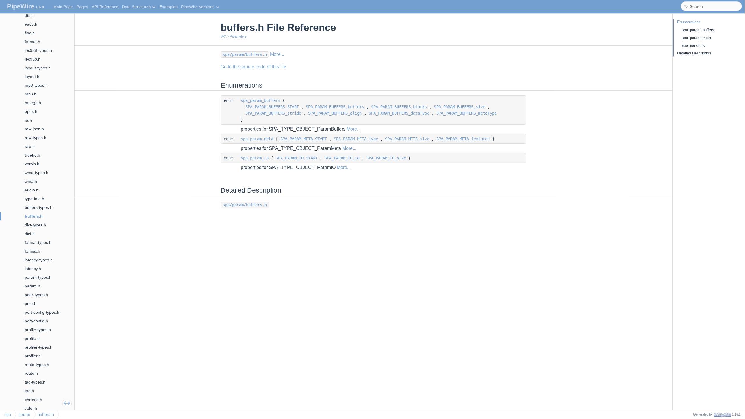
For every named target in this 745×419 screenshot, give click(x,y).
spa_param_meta (257, 138)
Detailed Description (694, 53)
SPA (223, 36)
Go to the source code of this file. (254, 66)
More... (277, 54)
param (24, 414)
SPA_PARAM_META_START (303, 138)
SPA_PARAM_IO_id (341, 158)
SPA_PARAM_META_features (463, 138)
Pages (82, 6)
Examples (168, 6)
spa (7, 414)
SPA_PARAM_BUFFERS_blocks (399, 106)
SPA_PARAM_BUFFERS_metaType (466, 113)
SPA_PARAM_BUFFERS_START (272, 106)
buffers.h (46, 414)
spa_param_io (255, 158)
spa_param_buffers (260, 100)
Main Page (63, 6)
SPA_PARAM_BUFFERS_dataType (399, 113)
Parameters (238, 36)
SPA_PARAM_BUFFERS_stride (273, 113)
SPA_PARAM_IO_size (386, 158)
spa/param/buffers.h (245, 54)
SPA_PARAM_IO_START (296, 158)
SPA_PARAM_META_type (356, 138)
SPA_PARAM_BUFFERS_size (459, 106)
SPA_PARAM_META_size (407, 138)
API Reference (105, 6)
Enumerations (688, 22)
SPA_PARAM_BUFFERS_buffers (335, 106)
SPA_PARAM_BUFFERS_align (335, 113)
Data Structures (136, 6)
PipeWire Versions (197, 6)
